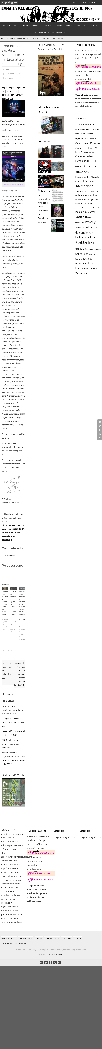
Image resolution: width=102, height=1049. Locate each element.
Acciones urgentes (85, 124)
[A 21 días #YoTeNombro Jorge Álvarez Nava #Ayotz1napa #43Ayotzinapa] (57, 226)
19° (7, 96)
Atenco (83, 134)
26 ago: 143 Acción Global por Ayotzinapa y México (13, 719)
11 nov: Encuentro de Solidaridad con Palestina (7, 669)
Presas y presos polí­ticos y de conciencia (86, 227)
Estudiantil (79, 181)
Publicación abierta (85, 237)
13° (3, 92)
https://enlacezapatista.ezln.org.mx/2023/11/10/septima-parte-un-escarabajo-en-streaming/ (13, 530)
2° (6, 85)
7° (24, 85)
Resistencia (97, 249)
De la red (92, 161)
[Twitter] (6, 3)
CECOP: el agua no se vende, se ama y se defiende (12, 741)
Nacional (81, 217)
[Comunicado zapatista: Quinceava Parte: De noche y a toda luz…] (13, 586)
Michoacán (98, 204)
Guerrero (89, 180)
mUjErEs (96, 207)
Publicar (92, 2)
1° (3, 85)
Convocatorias (87, 152)
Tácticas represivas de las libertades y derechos (87, 263)
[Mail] (16, 3)
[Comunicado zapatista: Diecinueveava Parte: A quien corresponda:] (5, 586)
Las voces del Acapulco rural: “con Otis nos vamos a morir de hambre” (19, 671)
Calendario (82, 143)
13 (13, 801)
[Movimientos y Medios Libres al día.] (44, 152)
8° (4, 89)
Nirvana (51, 952)
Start (22, 799)
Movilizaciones (87, 208)
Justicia (79, 191)
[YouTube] (3, 3)
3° (10, 85)
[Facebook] (9, 3)
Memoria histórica (84, 203)
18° (3, 96)
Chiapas (95, 143)
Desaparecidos (82, 176)
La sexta (88, 191)
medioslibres (11, 69)
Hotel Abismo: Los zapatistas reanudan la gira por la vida (12, 707)
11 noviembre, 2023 (14, 72)
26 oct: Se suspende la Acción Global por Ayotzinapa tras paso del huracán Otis (8, 793)
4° (13, 85)
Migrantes (78, 208)
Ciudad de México (84, 148)
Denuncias (78, 167)
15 (18, 801)
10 (6, 801)
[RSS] (12, 3)
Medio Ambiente (82, 195)
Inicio (74, 2)
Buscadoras (93, 138)
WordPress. (59, 952)
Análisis (79, 129)
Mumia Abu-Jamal (85, 211)
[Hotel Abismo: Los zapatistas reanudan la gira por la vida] (57, 152)
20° (11, 96)
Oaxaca (90, 217)
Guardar (9, 648)
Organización (79, 222)
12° (20, 89)
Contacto (83, 2)
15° (12, 92)
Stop (24, 799)
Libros (95, 191)
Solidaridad (81, 254)
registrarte (82, 94)
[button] (14, 106)
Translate (58, 49)
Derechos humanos (52, 935)
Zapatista (9, 38)
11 (8, 801)
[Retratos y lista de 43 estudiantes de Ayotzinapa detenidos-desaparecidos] (44, 167)
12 (11, 801)
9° (7, 89)
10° (11, 89)
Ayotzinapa (82, 138)
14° (7, 92)
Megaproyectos (90, 199)
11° (16, 89)
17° (21, 92)
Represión (89, 249)
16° (17, 92)
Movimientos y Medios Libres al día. (14, 941)
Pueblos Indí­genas (25, 935)
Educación (95, 177)
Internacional (84, 186)
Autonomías (90, 134)
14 (16, 801)
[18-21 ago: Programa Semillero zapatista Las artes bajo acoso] (57, 182)
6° (20, 85)
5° (17, 85)
